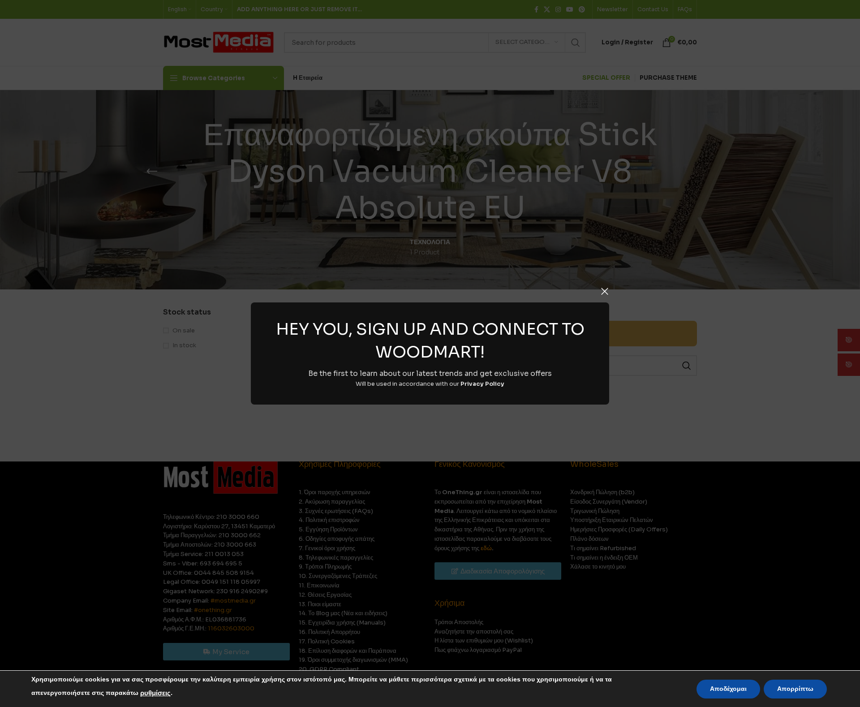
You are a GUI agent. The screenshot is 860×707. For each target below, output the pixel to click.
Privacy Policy (482, 384)
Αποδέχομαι (728, 689)
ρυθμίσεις (155, 693)
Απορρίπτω (795, 689)
